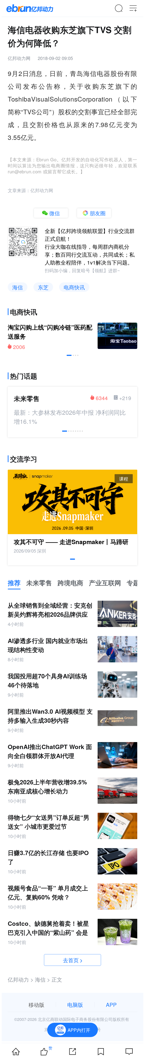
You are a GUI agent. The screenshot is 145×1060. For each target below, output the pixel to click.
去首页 (71, 960)
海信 (17, 287)
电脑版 (75, 1004)
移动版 (36, 1004)
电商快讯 (74, 287)
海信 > (42, 979)
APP (111, 1004)
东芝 (43, 287)
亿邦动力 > (20, 979)
